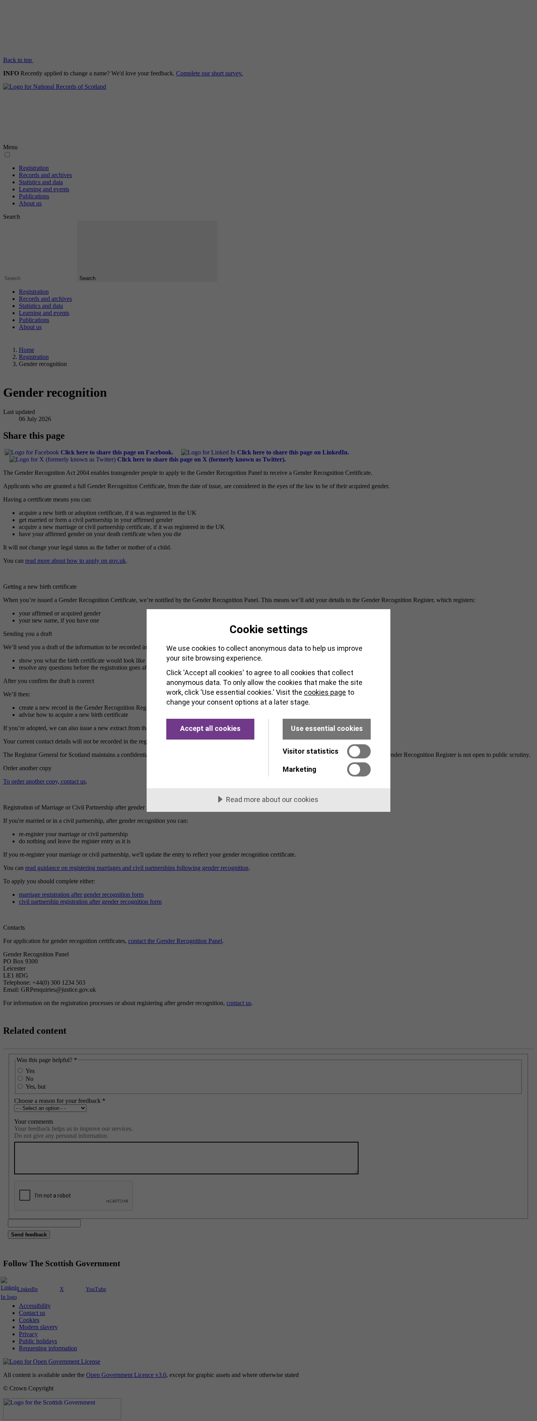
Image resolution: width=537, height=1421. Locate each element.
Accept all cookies (210, 728)
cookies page (325, 692)
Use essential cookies (327, 728)
